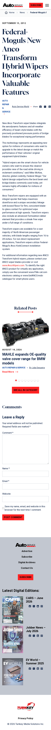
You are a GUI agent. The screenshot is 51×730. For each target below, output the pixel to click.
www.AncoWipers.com (13, 265)
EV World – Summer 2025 (35, 661)
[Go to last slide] (4, 330)
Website (6, 493)
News (22, 12)
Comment (7, 432)
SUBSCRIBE (26, 577)
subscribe (36, 5)
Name (6, 468)
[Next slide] (46, 330)
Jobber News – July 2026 (35, 629)
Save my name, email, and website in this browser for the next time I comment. (25, 508)
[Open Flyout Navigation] (47, 5)
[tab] (16, 380)
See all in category (25, 390)
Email (5, 481)
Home (11, 12)
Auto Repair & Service (6, 106)
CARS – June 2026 (34, 599)
